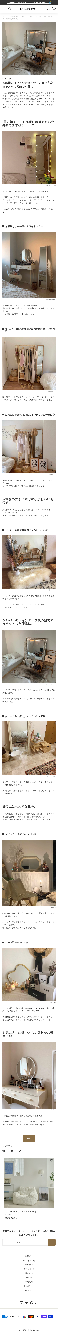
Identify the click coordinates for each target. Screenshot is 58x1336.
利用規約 (29, 1282)
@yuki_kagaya (51, 776)
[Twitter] (26, 1303)
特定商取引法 (29, 1269)
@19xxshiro (52, 590)
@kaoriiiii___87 (51, 185)
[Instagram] (21, 1303)
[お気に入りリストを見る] (48, 9)
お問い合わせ (29, 1273)
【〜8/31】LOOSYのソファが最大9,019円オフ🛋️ (29, 2)
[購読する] (52, 1242)
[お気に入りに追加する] (51, 1160)
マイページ (28, 1290)
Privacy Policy (29, 1260)
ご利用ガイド (29, 1256)
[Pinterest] (31, 1303)
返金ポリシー (29, 1286)
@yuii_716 (53, 1002)
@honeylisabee (51, 299)
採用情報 (29, 1277)
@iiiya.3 (53, 907)
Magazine (14, 16)
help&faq (29, 1265)
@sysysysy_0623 (51, 684)
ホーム (4, 16)
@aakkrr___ (52, 391)
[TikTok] (36, 1303)
